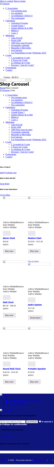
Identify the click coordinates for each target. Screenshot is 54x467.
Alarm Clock (9, 238)
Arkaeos (4, 460)
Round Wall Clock (12, 369)
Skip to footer (20, 1)
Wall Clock (8, 302)
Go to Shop (5, 195)
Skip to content (6, 1)
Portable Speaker (37, 369)
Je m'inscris (32, 422)
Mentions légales (40, 460)
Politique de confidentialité (27, 463)
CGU (50, 460)
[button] (13, 223)
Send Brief (4, 184)
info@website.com (8, 172)
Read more (35, 318)
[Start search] (28, 80)
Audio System (35, 305)
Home (2, 88)
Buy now (9, 251)
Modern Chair (35, 238)
